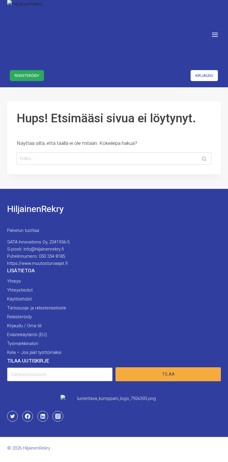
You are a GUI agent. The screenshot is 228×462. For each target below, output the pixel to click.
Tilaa (168, 374)
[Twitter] (12, 416)
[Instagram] (58, 416)
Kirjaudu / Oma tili (24, 325)
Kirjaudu (204, 75)
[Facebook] (27, 416)
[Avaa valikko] (215, 34)
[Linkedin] (42, 416)
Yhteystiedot (20, 290)
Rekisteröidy (27, 75)
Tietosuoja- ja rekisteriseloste (36, 308)
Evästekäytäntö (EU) (27, 334)
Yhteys (14, 281)
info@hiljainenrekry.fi (43, 249)
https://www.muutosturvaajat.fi (37, 263)
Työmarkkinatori (22, 343)
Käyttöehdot (19, 299)
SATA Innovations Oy (27, 242)
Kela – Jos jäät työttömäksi (34, 352)
